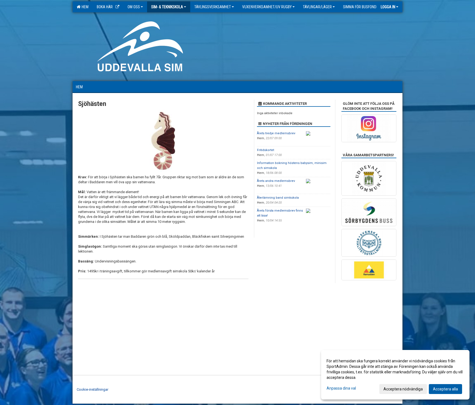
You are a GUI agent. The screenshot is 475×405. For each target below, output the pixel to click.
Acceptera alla (445, 389)
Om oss (134, 7)
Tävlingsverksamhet (212, 7)
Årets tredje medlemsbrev (276, 133)
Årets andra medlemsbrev (276, 181)
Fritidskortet (265, 150)
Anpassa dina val (341, 388)
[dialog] (395, 374)
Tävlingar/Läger (317, 7)
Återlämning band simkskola (278, 197)
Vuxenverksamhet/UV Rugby (267, 7)
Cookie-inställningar (92, 389)
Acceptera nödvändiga (403, 389)
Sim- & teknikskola (167, 7)
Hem (84, 7)
